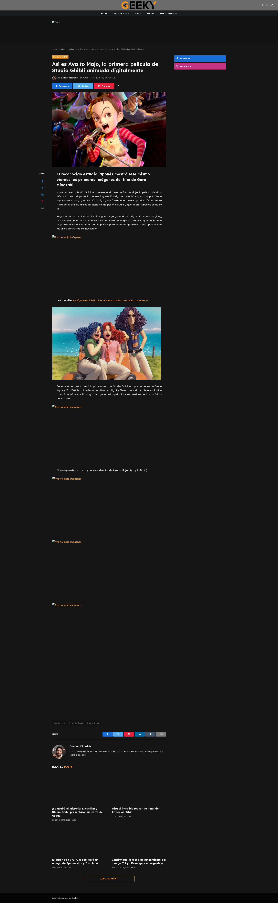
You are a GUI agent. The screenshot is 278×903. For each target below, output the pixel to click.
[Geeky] (139, 5)
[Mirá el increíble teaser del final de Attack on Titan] (139, 789)
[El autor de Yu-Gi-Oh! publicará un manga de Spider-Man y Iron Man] (79, 840)
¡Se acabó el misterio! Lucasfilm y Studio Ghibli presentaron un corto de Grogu (77, 812)
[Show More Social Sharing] (118, 86)
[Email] (42, 207)
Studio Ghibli (93, 723)
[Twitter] (42, 188)
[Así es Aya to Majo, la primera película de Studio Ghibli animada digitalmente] (109, 129)
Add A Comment (109, 879)
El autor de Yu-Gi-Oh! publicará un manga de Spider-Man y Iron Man (75, 861)
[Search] (272, 5)
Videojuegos (121, 13)
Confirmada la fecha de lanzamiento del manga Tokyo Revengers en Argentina (139, 861)
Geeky (74, 898)
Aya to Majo (59, 723)
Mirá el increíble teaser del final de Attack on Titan (135, 810)
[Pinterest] (42, 201)
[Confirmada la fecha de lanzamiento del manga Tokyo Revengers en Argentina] (139, 840)
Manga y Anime (60, 57)
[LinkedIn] (42, 194)
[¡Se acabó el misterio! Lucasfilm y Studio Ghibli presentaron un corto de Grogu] (79, 789)
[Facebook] (42, 181)
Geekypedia (167, 13)
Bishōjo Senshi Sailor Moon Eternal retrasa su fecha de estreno (110, 300)
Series (150, 13)
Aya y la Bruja (76, 723)
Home (104, 13)
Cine (138, 13)
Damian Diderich (69, 78)
